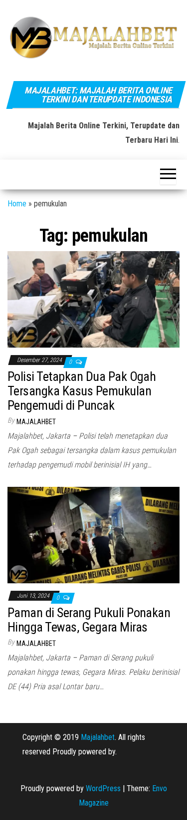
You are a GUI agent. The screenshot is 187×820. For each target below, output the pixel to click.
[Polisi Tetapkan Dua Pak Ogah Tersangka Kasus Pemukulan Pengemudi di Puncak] (93, 298)
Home (16, 203)
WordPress (103, 788)
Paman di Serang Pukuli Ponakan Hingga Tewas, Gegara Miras (88, 620)
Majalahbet (98, 737)
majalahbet (36, 422)
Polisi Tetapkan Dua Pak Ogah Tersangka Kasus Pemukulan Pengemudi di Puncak (81, 390)
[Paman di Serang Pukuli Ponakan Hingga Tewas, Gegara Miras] (93, 535)
